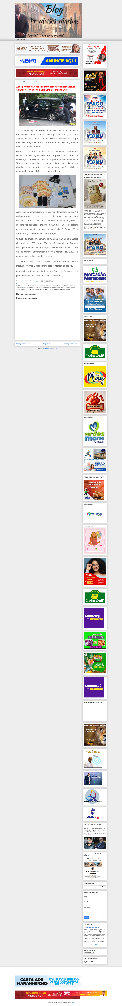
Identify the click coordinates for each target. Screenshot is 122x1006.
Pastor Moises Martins (92, 927)
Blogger (72, 1002)
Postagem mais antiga (71, 344)
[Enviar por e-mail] (45, 281)
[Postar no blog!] (47, 281)
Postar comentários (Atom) (50, 348)
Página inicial (21, 39)
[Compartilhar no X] (49, 281)
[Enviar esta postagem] (42, 281)
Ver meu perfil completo (90, 945)
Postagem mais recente (23, 344)
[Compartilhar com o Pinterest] (52, 281)
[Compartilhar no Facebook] (50, 281)
